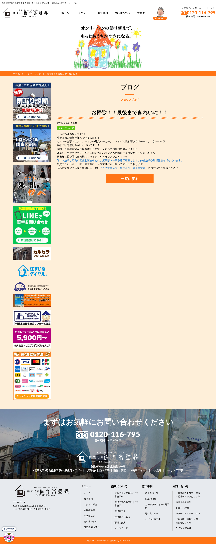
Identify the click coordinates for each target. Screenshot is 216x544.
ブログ (141, 13)
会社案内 (88, 498)
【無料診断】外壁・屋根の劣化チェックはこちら (188, 494)
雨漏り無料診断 (183, 502)
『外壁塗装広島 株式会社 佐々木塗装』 (124, 168)
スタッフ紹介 (90, 504)
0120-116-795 (201, 13)
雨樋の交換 (120, 522)
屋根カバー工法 (122, 516)
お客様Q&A (89, 515)
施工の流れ (150, 498)
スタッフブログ (66, 128)
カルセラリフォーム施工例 (157, 506)
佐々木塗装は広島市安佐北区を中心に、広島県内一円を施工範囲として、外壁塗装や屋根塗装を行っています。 (120, 160)
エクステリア (121, 528)
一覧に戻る (130, 178)
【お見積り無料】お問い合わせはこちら (188, 520)
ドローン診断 (182, 507)
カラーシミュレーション (188, 513)
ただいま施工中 (153, 519)
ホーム (65, 13)
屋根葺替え (120, 511)
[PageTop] (205, 540)
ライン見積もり (183, 528)
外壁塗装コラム (91, 527)
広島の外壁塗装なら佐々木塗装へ (126, 494)
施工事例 (103, 13)
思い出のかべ (122, 13)
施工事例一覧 (151, 493)
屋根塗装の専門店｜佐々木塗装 (126, 503)
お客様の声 (89, 510)
